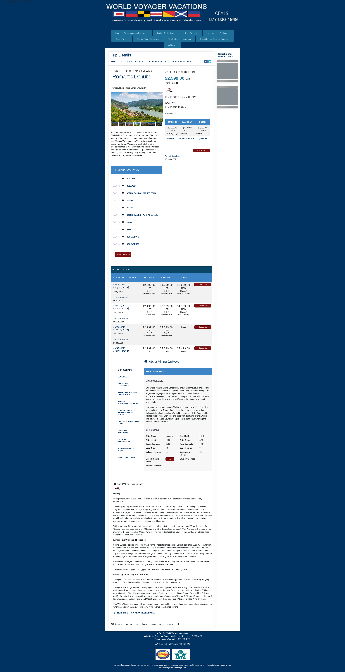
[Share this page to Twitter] (209, 61)
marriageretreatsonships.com (174, 668)
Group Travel (121, 39)
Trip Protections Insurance (179, 39)
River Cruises (190, 33)
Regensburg (133, 237)
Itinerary (117, 62)
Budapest (132, 179)
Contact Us (201, 150)
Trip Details (121, 55)
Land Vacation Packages (218, 33)
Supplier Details (181, 62)
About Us (172, 45)
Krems (130, 222)
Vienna (130, 201)
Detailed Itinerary (122, 254)
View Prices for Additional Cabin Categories (185, 138)
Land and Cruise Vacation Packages (131, 33)
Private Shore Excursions (148, 39)
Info (169, 459)
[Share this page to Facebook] (206, 61)
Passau (130, 230)
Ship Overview (158, 62)
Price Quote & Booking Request (214, 39)
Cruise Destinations (165, 33)
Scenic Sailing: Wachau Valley (142, 215)
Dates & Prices (136, 62)
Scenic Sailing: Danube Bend (141, 193)
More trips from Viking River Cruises (136, 613)
